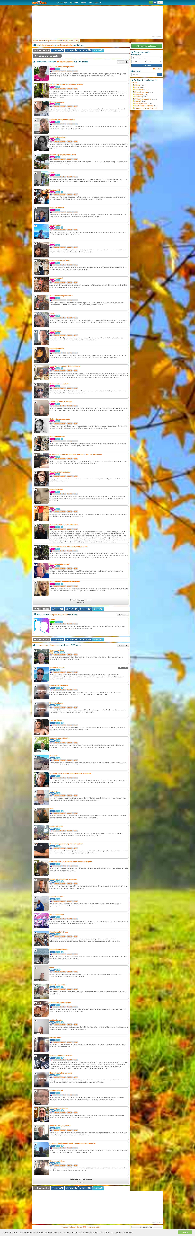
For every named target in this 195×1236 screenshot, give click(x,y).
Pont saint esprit (141, 103)
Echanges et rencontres (58, 1108)
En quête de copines (57, 137)
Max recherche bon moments (60, 1073)
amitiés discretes (55, 1020)
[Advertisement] (97, 21)
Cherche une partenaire (58, 685)
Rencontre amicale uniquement (61, 67)
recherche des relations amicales (62, 119)
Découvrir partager (56, 914)
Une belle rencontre (57, 667)
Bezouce (138, 96)
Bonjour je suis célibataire (59, 738)
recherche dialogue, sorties (59, 1126)
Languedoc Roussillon (53, 41)
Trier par (120, 62)
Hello (51, 808)
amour (51, 967)
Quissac (138, 101)
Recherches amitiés (57, 436)
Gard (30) (64, 41)
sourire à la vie (55, 1037)
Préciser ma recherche (47, 55)
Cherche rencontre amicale (59, 472)
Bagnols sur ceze (141, 92)
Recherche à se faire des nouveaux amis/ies (66, 84)
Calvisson (139, 94)
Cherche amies (55, 331)
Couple (52, 619)
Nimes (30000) (74, 41)
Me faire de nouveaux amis (59, 419)
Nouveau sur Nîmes (57, 1161)
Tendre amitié (54, 190)
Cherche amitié (55, 225)
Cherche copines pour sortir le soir (62, 155)
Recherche (62, 2)
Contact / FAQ (81, 1227)
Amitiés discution (56, 826)
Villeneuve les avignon (143, 99)
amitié (51, 507)
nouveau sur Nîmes (56, 897)
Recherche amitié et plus (58, 949)
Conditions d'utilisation (69, 1227)
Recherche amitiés (56, 348)
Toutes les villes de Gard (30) (146, 108)
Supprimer (158, 37)
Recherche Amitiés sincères (60, 1002)
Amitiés (52, 243)
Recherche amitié (56, 278)
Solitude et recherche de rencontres (63, 879)
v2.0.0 (98, 1227)
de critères (158, 69)
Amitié (51, 172)
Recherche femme (56, 703)
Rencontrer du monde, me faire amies (63, 525)
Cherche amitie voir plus (58, 932)
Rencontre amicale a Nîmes (59, 260)
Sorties (98, 50)
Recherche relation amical (59, 564)
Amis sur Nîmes (55, 720)
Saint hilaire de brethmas (144, 106)
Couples (72, 50)
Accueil (35, 41)
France (41, 41)
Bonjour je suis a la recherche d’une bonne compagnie (70, 861)
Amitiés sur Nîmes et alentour (60, 401)
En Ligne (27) (96, 2)
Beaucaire (139, 89)
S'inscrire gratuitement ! (147, 46)
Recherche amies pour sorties (61, 296)
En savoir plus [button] (128, 1232)
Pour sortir (53, 791)
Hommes (85, 50)
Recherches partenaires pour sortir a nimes (66, 844)
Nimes (75, 71)
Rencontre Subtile (56, 489)
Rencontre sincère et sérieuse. (61, 1055)
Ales (137, 87)
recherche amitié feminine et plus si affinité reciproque (70, 773)
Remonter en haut (146, 1227)
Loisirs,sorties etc (56, 1090)
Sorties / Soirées (79, 2)
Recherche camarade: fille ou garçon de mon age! (68, 546)
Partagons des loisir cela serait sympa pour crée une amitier (72, 1143)
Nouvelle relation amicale (59, 384)
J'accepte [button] (185, 1232)
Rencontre (53, 756)
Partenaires (91, 1227)
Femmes (58, 50)
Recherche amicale (56, 102)
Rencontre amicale (56, 207)
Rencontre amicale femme (81, 601)
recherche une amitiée (58, 985)
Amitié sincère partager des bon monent (64, 366)
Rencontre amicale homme (81, 1180)
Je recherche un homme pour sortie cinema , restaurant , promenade (75, 454)
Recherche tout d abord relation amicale (64, 581)
